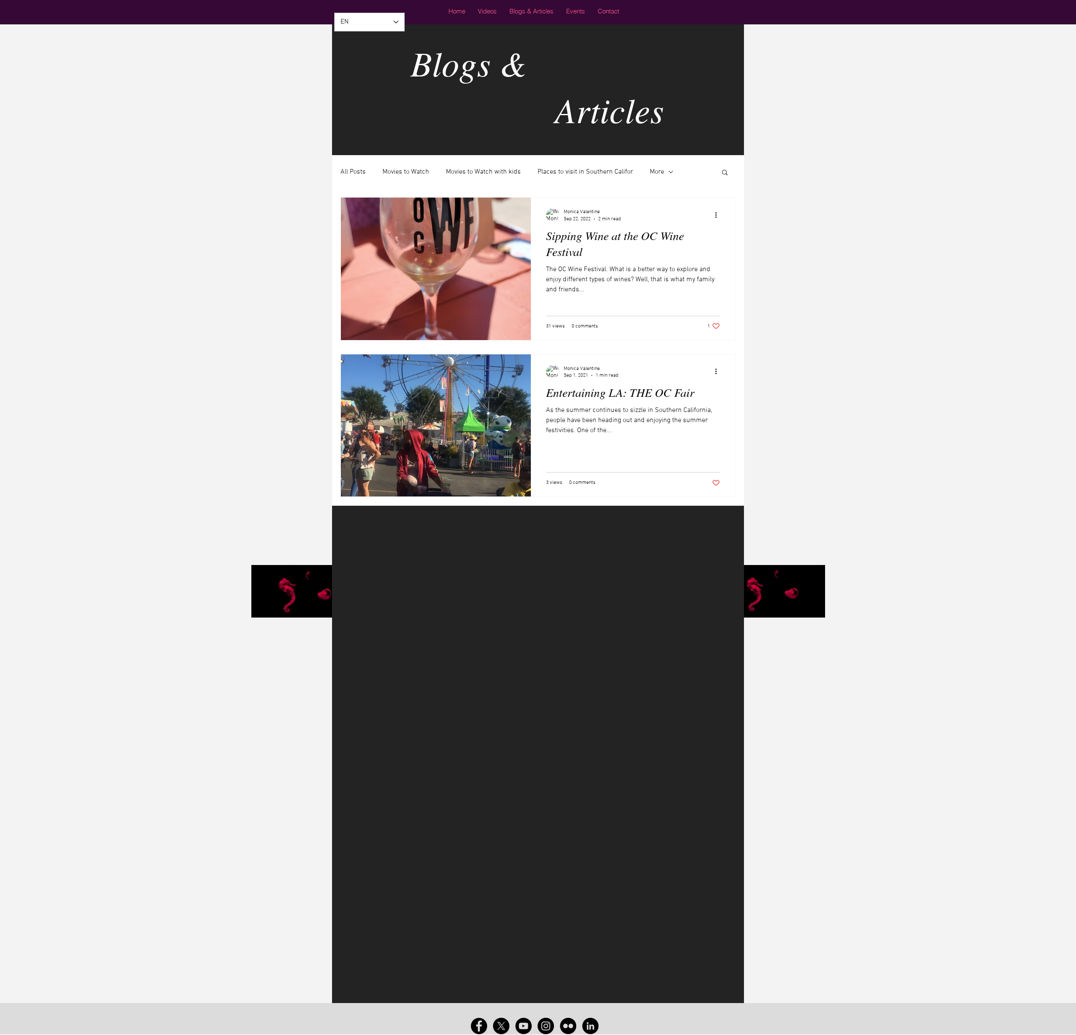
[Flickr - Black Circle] (568, 1026)
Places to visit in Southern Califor (585, 172)
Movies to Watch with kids (483, 172)
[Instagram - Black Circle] (546, 1026)
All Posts (353, 172)
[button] (725, 173)
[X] (501, 1026)
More (657, 172)
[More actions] (719, 215)
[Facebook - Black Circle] (479, 1026)
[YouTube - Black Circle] (523, 1026)
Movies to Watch (405, 172)
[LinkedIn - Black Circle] (590, 1026)
